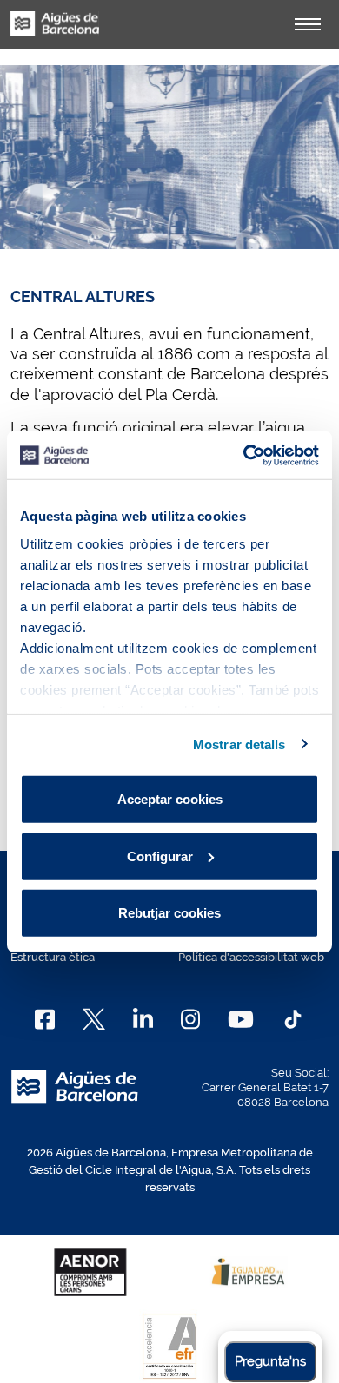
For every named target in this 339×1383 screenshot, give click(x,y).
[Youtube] (240, 1019)
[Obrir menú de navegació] (307, 24)
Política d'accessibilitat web (251, 957)
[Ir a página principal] (54, 33)
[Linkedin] (143, 1019)
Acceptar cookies (170, 799)
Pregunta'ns (270, 1361)
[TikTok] (293, 1019)
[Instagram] (191, 1019)
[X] (94, 1019)
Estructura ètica (52, 957)
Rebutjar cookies (169, 913)
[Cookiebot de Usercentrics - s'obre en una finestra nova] (244, 455)
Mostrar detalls (239, 743)
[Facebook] (45, 1019)
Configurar (160, 855)
